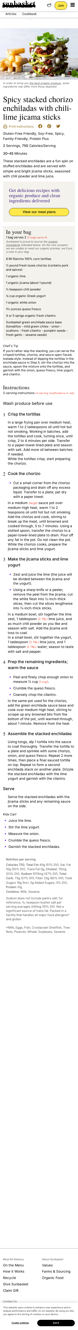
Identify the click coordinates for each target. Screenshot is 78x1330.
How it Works (13, 1271)
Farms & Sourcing (56, 1271)
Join (61, 5)
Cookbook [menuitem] (29, 14)
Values (47, 1265)
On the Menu (13, 1265)
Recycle (9, 1278)
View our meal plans (39, 212)
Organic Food (52, 1278)
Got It (56, 1323)
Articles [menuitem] (10, 14)
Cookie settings (20, 1322)
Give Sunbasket (15, 1284)
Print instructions (21, 126)
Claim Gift (11, 1291)
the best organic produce (45, 83)
